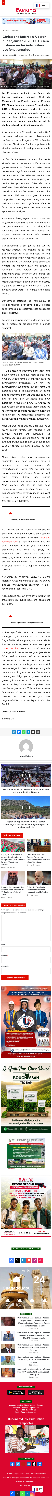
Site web (4, 966)
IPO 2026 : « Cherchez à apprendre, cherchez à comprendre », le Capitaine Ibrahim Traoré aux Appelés (12, 859)
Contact (40, 1405)
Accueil (7, 31)
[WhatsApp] (23, 732)
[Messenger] (19, 732)
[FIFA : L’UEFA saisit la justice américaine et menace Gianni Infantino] (39, 878)
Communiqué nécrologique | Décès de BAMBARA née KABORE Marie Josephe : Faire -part (33, 1372)
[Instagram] (32, 1493)
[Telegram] (28, 732)
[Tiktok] (34, 1466)
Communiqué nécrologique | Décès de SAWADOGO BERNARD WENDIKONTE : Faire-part (33, 1359)
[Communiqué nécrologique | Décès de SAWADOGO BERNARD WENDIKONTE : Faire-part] (8, 1360)
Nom (3, 945)
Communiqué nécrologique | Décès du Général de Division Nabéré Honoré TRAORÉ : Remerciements (33, 1335)
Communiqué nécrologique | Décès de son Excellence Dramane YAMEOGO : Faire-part (33, 1347)
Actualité (15, 31)
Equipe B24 (34, 1408)
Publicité (16, 1408)
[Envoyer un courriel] (15, 55)
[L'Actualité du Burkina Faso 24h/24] (26, 11)
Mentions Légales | (16, 1405)
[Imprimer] (38, 732)
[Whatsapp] (22, 1493)
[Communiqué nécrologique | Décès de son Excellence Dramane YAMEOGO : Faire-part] (8, 1348)
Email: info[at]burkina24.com (26, 1412)
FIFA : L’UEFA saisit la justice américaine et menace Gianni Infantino (37, 889)
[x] (18, 1466)
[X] (17, 1493)
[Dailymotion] (39, 1466)
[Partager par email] (33, 732)
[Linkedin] (27, 1493)
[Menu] (3, 12)
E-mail (4, 955)
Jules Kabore (9, 55)
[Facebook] (12, 1493)
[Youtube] (23, 1466)
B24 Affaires (25, 1486)
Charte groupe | (30, 1405)
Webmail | (25, 1408)
